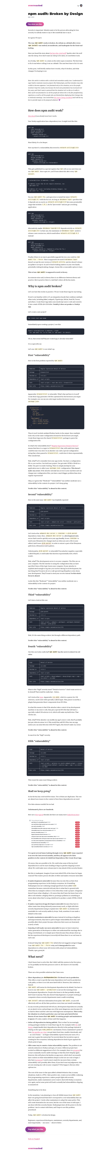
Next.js (30, 1027)
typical (40, 815)
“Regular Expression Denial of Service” (65, 446)
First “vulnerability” (39, 355)
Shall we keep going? (39, 791)
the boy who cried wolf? (58, 53)
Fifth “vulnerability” (39, 741)
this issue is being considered (63, 97)
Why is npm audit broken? (45, 286)
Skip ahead (31, 116)
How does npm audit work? (45, 110)
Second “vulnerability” (40, 494)
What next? (35, 956)
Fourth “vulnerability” (40, 646)
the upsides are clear (39, 1032)
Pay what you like (35, 24)
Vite (76, 1025)
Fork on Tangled (34, 1139)
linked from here (73, 815)
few (37, 815)
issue (41, 697)
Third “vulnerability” (39, 594)
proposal (76, 1050)
